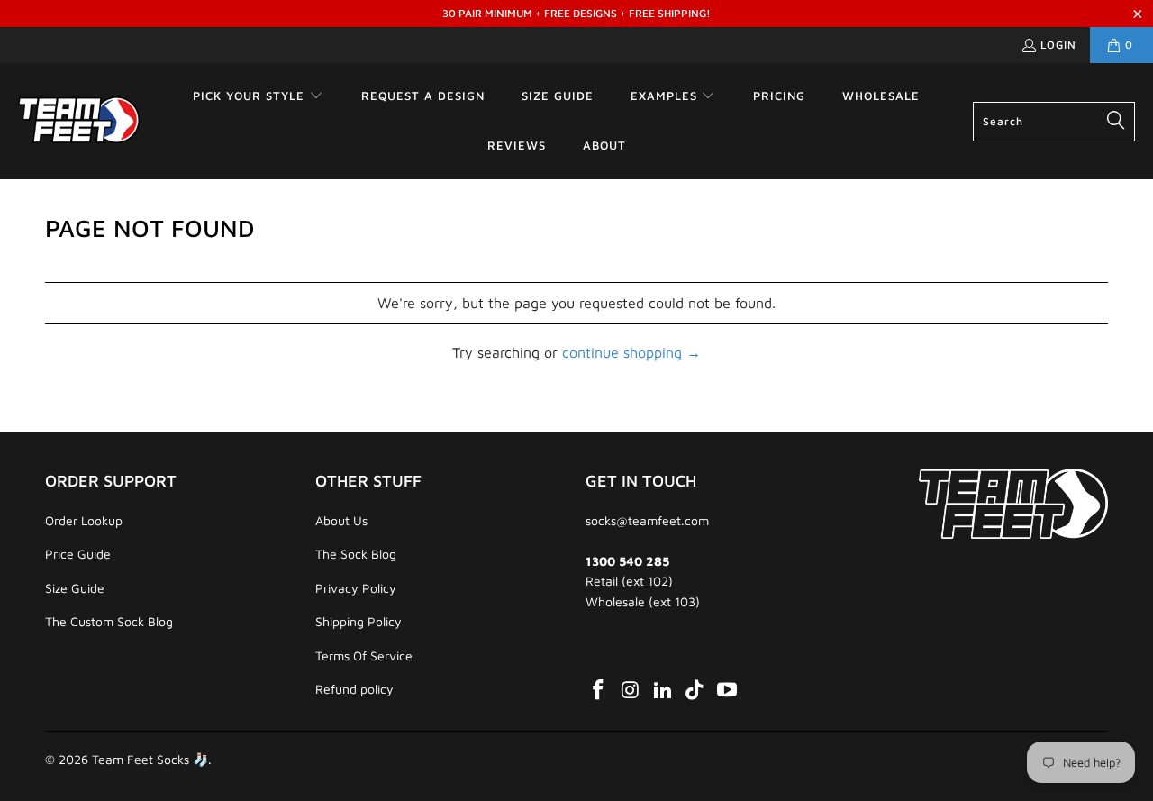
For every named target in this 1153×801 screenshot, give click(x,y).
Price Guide (78, 553)
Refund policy (354, 688)
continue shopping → (631, 352)
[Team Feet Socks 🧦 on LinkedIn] (662, 690)
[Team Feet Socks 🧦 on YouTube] (727, 690)
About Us (341, 520)
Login (1058, 44)
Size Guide (74, 588)
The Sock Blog (355, 553)
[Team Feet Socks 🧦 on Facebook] (599, 690)
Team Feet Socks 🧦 (150, 759)
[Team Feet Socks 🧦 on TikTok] (695, 690)
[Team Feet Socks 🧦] (79, 120)
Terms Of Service (364, 655)
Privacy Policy (355, 588)
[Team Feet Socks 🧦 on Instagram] (631, 690)
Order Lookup (84, 520)
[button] (258, 97)
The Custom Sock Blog (109, 621)
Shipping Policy (358, 621)
